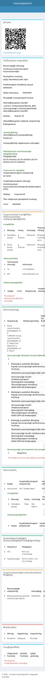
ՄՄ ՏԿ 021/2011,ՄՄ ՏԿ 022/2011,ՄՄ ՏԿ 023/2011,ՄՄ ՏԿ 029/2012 (20, 161)
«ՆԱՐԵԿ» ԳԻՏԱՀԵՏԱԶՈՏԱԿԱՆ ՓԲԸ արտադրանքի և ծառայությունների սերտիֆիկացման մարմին (20, 108)
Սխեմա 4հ (19, 116)
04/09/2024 (7, 88)
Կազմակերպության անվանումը (18, 173)
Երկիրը (6, 194)
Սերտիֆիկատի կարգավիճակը (17, 135)
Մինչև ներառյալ (10, 93)
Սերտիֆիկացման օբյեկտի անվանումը (21, 121)
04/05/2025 (27, 93)
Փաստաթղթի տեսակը (13, 66)
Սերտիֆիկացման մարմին (15, 103)
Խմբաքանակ (9, 124)
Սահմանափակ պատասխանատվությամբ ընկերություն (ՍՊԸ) (22, 186)
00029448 (16, 204)
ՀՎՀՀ (5, 204)
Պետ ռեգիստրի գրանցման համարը (20, 199)
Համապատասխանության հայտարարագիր (15, 70)
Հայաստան (19, 194)
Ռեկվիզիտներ (9, 156)
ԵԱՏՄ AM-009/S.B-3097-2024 (15, 80)
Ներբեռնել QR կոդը (12, 53)
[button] (22, 3)
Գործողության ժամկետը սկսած (18, 85)
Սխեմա (6, 116)
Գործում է (7, 138)
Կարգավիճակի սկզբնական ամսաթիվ (21, 143)
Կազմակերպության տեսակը (16, 181)
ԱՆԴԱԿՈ (7, 176)
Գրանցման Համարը (12, 76)
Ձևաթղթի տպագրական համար (18, 98)
